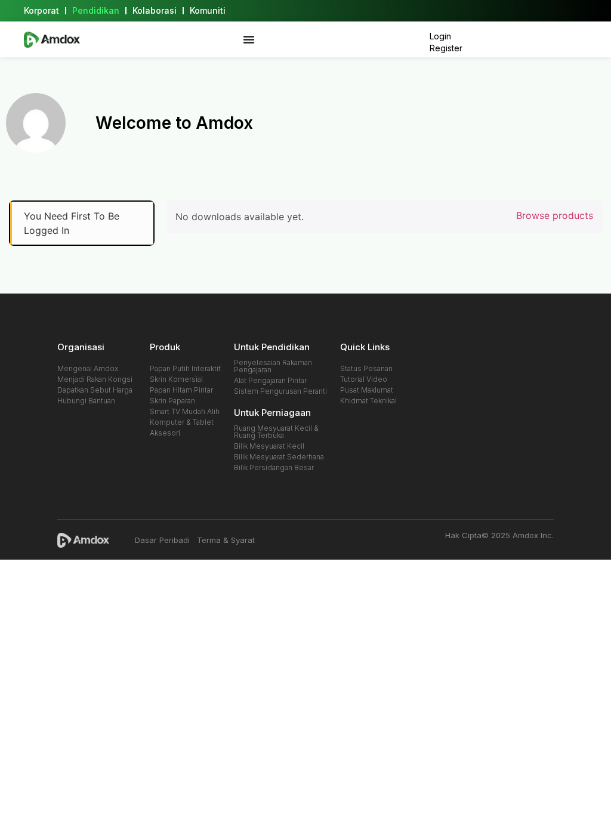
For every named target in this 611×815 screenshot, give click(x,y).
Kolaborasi (154, 10)
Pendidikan (95, 10)
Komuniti (208, 10)
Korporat (41, 10)
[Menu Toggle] (249, 39)
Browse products (554, 215)
